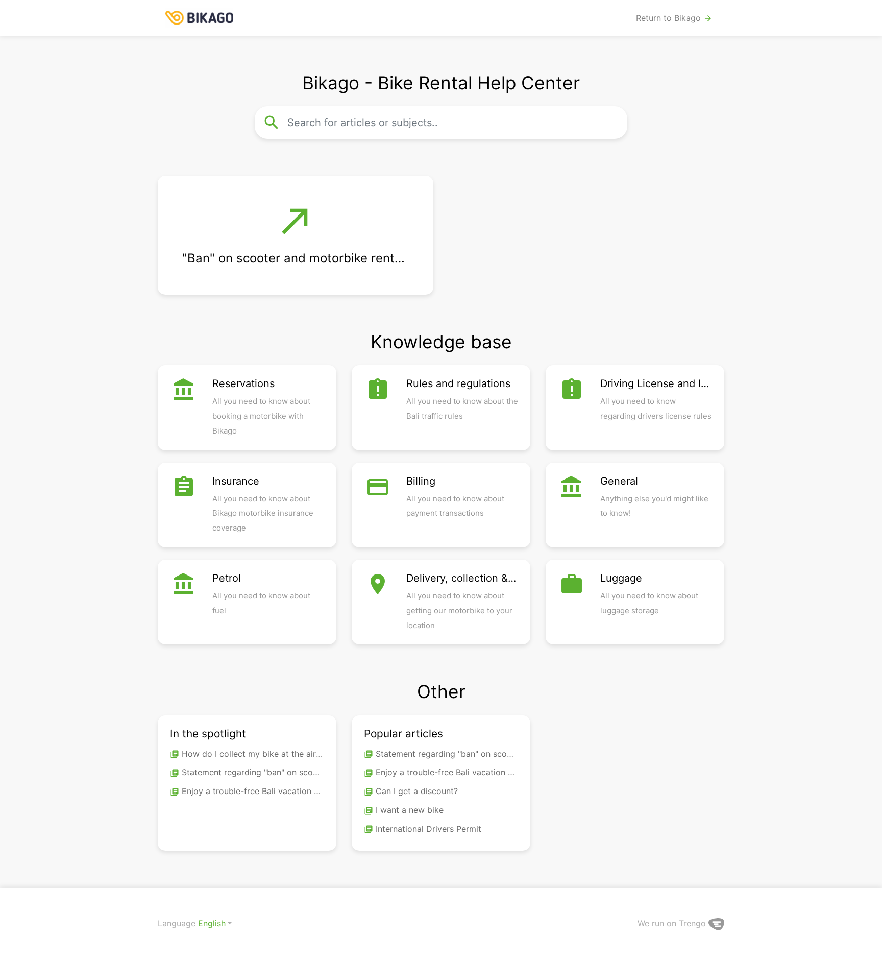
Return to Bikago (674, 18)
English (212, 923)
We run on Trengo (673, 923)
